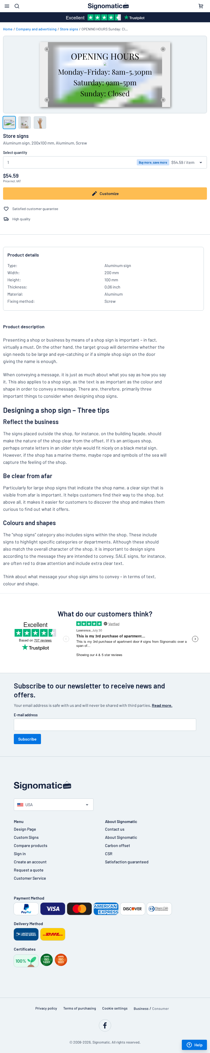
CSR (108, 853)
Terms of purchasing (79, 1008)
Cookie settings (115, 1008)
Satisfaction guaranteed (127, 861)
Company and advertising (36, 29)
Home (8, 29)
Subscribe (27, 738)
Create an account (30, 861)
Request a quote (29, 869)
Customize (109, 193)
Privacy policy (46, 1008)
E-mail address (26, 715)
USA (29, 804)
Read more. (162, 705)
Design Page (25, 829)
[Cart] (201, 6)
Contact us (114, 829)
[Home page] (105, 785)
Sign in (20, 853)
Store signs (69, 29)
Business (141, 1008)
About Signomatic (121, 837)
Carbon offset (117, 845)
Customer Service (30, 878)
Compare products (30, 845)
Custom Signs (26, 837)
